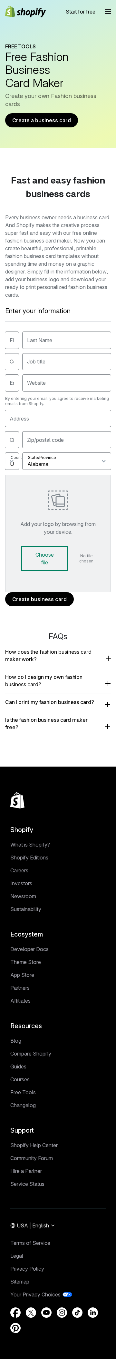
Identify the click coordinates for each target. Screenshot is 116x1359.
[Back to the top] (17, 800)
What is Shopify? (30, 844)
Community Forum (31, 1158)
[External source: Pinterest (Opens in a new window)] (15, 1328)
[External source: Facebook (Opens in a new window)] (15, 1312)
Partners (20, 988)
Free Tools (23, 1092)
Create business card (39, 599)
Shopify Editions (29, 857)
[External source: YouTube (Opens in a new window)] (46, 1312)
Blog (15, 1040)
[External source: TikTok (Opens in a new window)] (77, 1312)
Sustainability (25, 909)
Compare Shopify (30, 1053)
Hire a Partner (26, 1171)
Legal (16, 1256)
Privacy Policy (27, 1268)
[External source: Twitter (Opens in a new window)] (31, 1312)
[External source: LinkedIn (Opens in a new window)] (93, 1312)
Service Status (27, 1184)
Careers (19, 870)
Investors (21, 883)
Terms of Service (30, 1243)
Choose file (44, 558)
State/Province (42, 457)
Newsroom (23, 896)
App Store (22, 975)
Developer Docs (29, 949)
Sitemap (19, 1281)
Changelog (23, 1105)
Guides (18, 1066)
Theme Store (25, 962)
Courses (20, 1079)
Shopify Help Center (34, 1145)
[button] (108, 11)
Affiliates (20, 1000)
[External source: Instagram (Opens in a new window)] (62, 1312)
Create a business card (41, 120)
